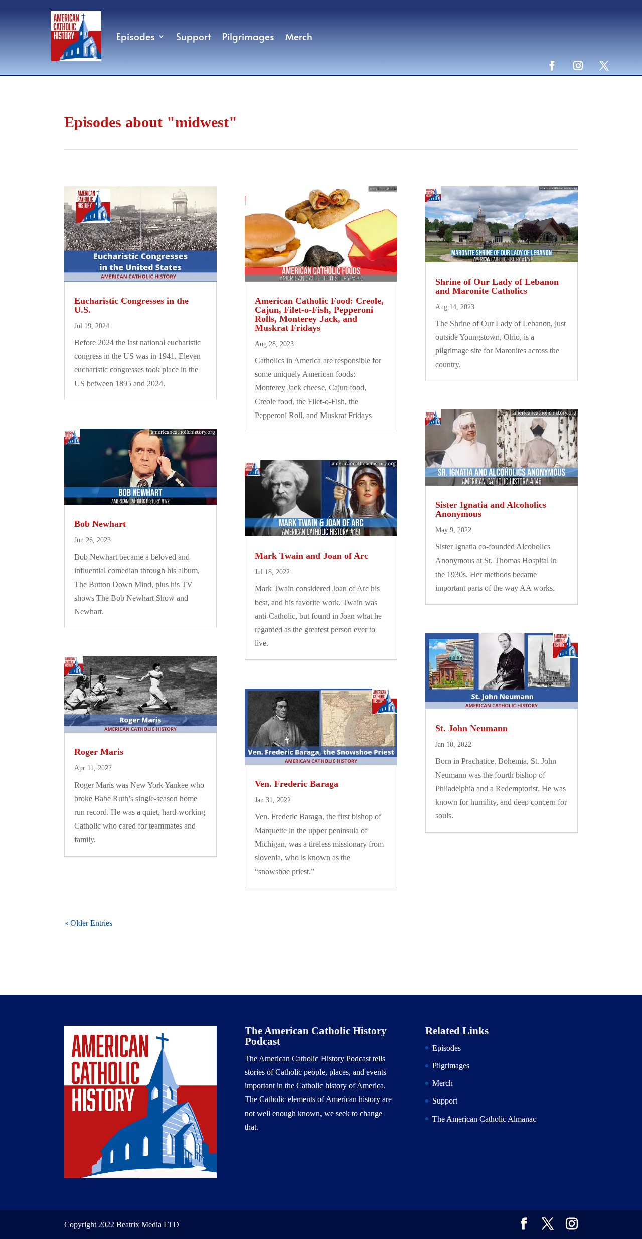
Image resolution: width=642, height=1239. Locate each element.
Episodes (135, 36)
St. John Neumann (471, 728)
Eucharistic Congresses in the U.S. (131, 305)
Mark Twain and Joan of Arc (311, 555)
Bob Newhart (100, 524)
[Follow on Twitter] (603, 65)
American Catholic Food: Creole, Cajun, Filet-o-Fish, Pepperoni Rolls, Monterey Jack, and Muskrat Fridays (319, 314)
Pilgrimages (248, 36)
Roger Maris (98, 752)
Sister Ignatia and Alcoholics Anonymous (490, 509)
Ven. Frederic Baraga (296, 784)
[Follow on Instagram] (577, 65)
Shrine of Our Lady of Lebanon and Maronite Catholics (497, 286)
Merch (298, 36)
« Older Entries (88, 923)
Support (193, 36)
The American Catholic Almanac (484, 1119)
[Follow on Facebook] (551, 65)
